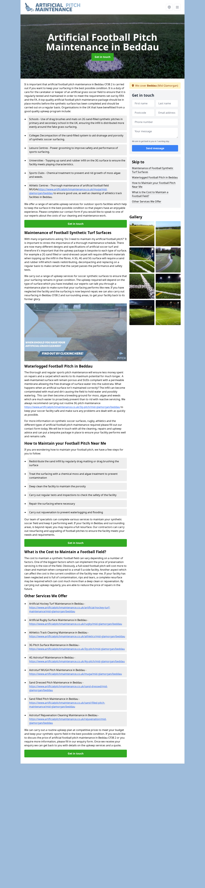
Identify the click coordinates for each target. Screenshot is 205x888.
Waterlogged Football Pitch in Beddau (155, 177)
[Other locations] (169, 7)
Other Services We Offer (146, 201)
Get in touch (103, 57)
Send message (155, 148)
